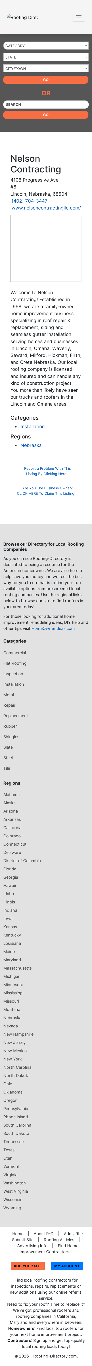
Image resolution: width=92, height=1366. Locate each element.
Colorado (12, 836)
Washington (14, 1183)
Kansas (10, 926)
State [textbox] (10, 57)
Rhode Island (15, 1117)
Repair (9, 705)
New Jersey (14, 1042)
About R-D (44, 1233)
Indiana (10, 910)
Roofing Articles (59, 1239)
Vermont (11, 1166)
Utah (8, 1158)
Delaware (12, 852)
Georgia (10, 877)
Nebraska (31, 445)
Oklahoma (13, 1092)
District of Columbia (22, 860)
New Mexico (15, 1050)
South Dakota (16, 1133)
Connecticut (15, 844)
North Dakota (16, 1075)
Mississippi (13, 993)
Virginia (10, 1174)
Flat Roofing (15, 663)
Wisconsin (13, 1199)
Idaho (8, 893)
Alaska (9, 802)
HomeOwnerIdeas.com (53, 628)
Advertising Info (32, 1245)
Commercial (14, 652)
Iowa (8, 918)
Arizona (10, 811)
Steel (8, 757)
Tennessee (13, 1141)
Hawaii (9, 885)
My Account (67, 1266)
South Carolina (17, 1125)
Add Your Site (28, 1266)
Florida (9, 869)
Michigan (12, 976)
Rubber (10, 726)
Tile (6, 768)
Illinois (9, 902)
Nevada (10, 1026)
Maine (9, 951)
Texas (9, 1150)
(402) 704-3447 (29, 201)
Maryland (12, 959)
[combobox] (46, 46)
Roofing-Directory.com (55, 1356)
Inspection (13, 673)
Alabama (11, 794)
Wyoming (12, 1207)
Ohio (7, 1083)
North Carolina (17, 1067)
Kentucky (12, 935)
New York (12, 1059)
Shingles (11, 736)
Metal (8, 694)
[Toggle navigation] (79, 17)
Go (46, 80)
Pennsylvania (15, 1108)
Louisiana (12, 943)
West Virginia (15, 1191)
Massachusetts (17, 968)
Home (17, 1233)
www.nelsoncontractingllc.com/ (46, 208)
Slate (8, 747)
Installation (33, 426)
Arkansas (12, 819)
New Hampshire (18, 1034)
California (12, 827)
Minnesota (13, 984)
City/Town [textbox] (15, 68)
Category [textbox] (15, 46)
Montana (11, 1009)
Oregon (10, 1100)
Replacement (15, 715)
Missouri (11, 1001)
